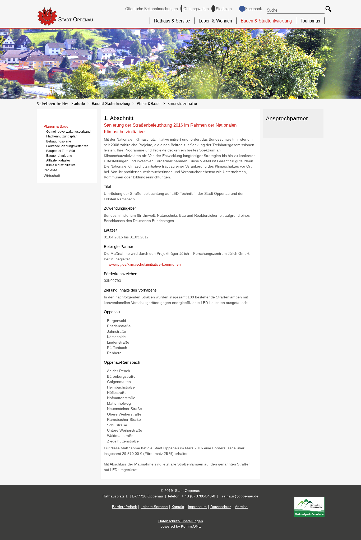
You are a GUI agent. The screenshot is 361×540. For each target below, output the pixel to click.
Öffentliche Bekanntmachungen (151, 9)
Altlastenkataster (58, 160)
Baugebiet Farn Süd (60, 151)
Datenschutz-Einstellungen (180, 521)
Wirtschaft (52, 176)
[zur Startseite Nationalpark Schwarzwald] (309, 516)
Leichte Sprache (154, 507)
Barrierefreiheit (124, 507)
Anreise (241, 507)
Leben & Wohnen (215, 20)
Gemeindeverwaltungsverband (68, 131)
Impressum (197, 507)
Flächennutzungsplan (61, 136)
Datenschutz (220, 507)
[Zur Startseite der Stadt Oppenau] (73, 26)
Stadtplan (224, 9)
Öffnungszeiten (196, 9)
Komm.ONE (191, 526)
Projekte (50, 170)
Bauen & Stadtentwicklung (266, 20)
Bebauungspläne (58, 141)
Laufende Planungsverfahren (67, 146)
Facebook (253, 9)
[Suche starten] (327, 8)
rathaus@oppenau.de (240, 496)
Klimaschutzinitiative (182, 103)
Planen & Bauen (148, 103)
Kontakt (178, 507)
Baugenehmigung (59, 156)
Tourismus (310, 20)
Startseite (78, 103)
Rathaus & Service (172, 20)
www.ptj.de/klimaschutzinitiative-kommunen (145, 264)
